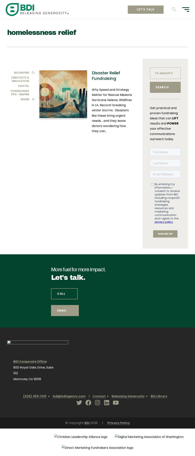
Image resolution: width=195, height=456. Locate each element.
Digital (23, 86)
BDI (87, 423)
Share (25, 99)
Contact (99, 396)
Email (62, 310)
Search (162, 87)
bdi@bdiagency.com (69, 396)
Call (61, 293)
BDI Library (159, 396)
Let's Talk (146, 9)
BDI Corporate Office (30, 361)
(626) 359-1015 (34, 396)
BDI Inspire (21, 73)
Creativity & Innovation (20, 79)
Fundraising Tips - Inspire (20, 92)
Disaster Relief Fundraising (106, 75)
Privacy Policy (118, 423)
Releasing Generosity (128, 396)
